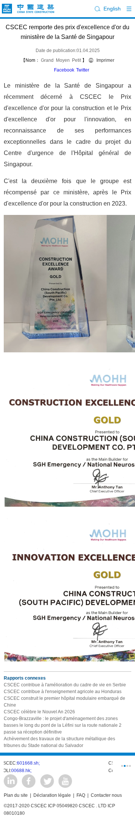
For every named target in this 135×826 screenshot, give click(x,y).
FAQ (80, 795)
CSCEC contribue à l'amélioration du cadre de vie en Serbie (65, 684)
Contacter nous (106, 795)
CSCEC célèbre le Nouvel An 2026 (39, 711)
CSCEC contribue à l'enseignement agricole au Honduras (63, 691)
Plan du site (16, 795)
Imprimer (105, 60)
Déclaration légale (52, 795)
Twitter (82, 70)
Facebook (64, 70)
